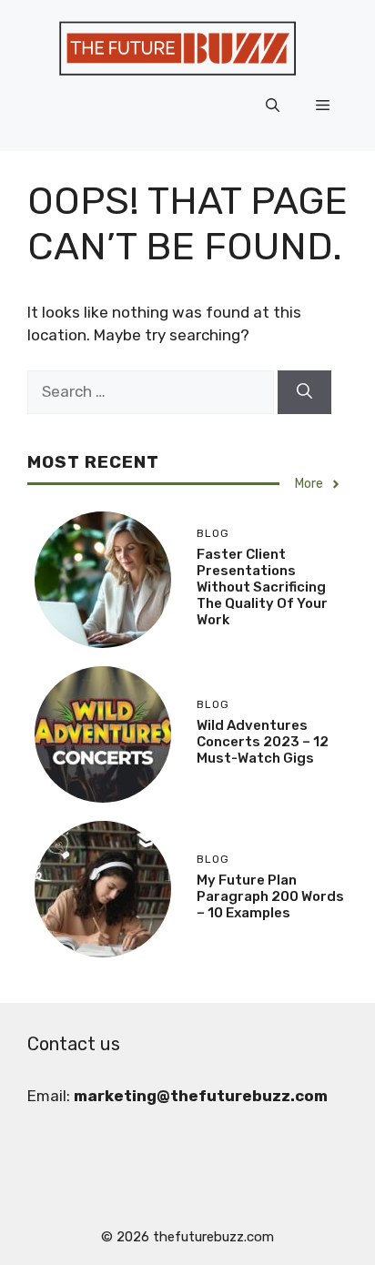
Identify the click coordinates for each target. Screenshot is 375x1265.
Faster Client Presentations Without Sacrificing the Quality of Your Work (262, 587)
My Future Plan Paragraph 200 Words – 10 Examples (270, 896)
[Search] (304, 392)
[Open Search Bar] (273, 105)
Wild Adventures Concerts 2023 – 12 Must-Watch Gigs (263, 741)
